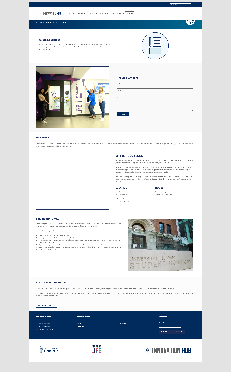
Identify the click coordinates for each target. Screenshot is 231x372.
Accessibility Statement (43, 323)
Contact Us (129, 13)
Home (68, 13)
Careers (112, 13)
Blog (106, 13)
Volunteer (120, 13)
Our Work (90, 13)
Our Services (99, 13)
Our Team (81, 13)
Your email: (162, 322)
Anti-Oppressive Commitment (44, 329)
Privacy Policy (122, 323)
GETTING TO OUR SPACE (129, 155)
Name (119, 83)
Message (120, 98)
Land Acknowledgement (43, 326)
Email (119, 90)
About (74, 13)
